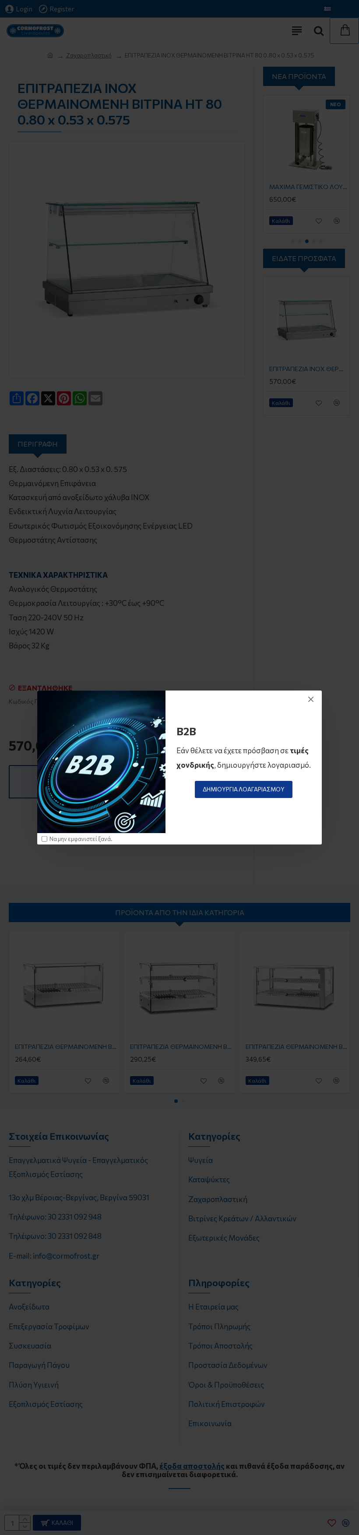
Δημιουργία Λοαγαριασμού (244, 789)
